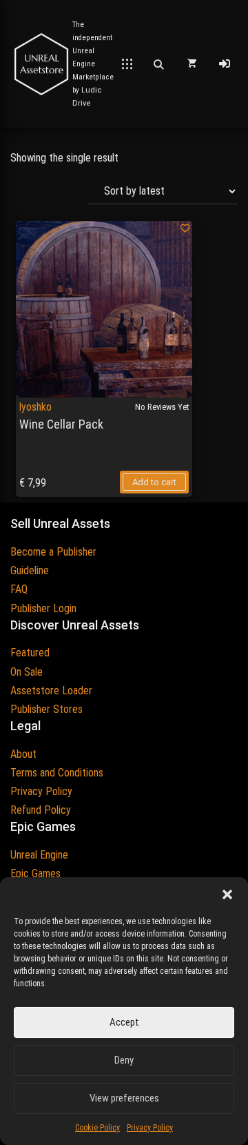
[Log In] (224, 64)
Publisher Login (43, 608)
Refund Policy (40, 809)
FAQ (19, 589)
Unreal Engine (39, 854)
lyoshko (35, 406)
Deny (124, 1060)
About (23, 754)
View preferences (124, 1098)
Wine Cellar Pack (61, 424)
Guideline (29, 570)
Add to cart (154, 482)
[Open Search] (158, 64)
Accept (124, 1022)
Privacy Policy (150, 1128)
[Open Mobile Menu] (127, 64)
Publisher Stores (46, 709)
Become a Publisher (53, 551)
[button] (227, 894)
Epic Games (35, 873)
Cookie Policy (97, 1128)
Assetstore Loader (51, 690)
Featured (30, 652)
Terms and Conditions (56, 772)
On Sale (26, 671)
